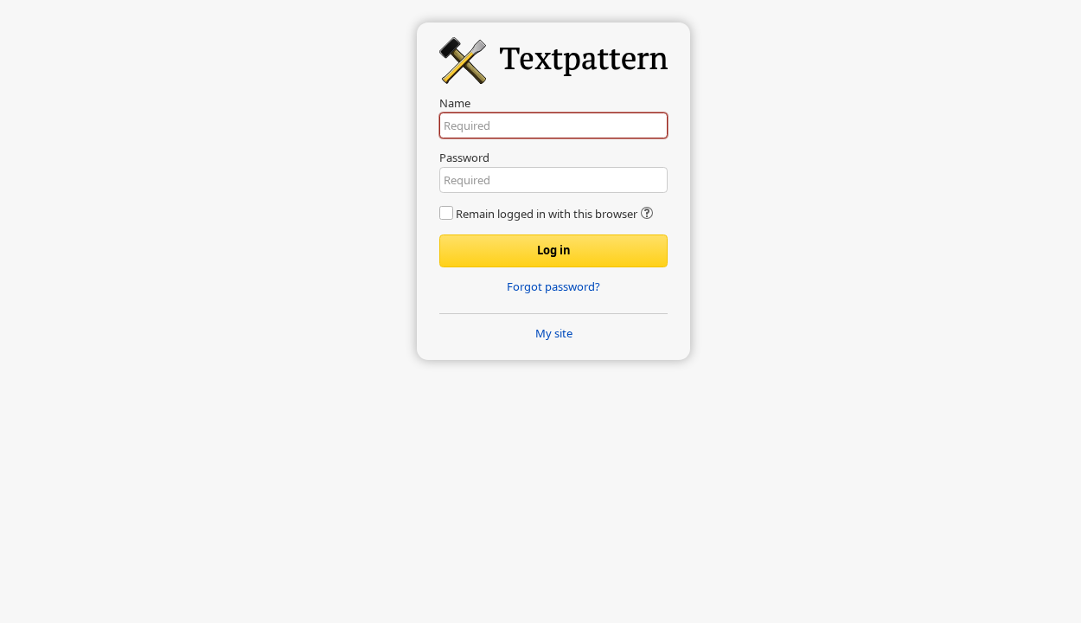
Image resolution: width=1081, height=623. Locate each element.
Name (454, 103)
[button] (647, 214)
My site (553, 333)
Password (464, 157)
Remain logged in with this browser (546, 214)
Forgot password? (553, 286)
